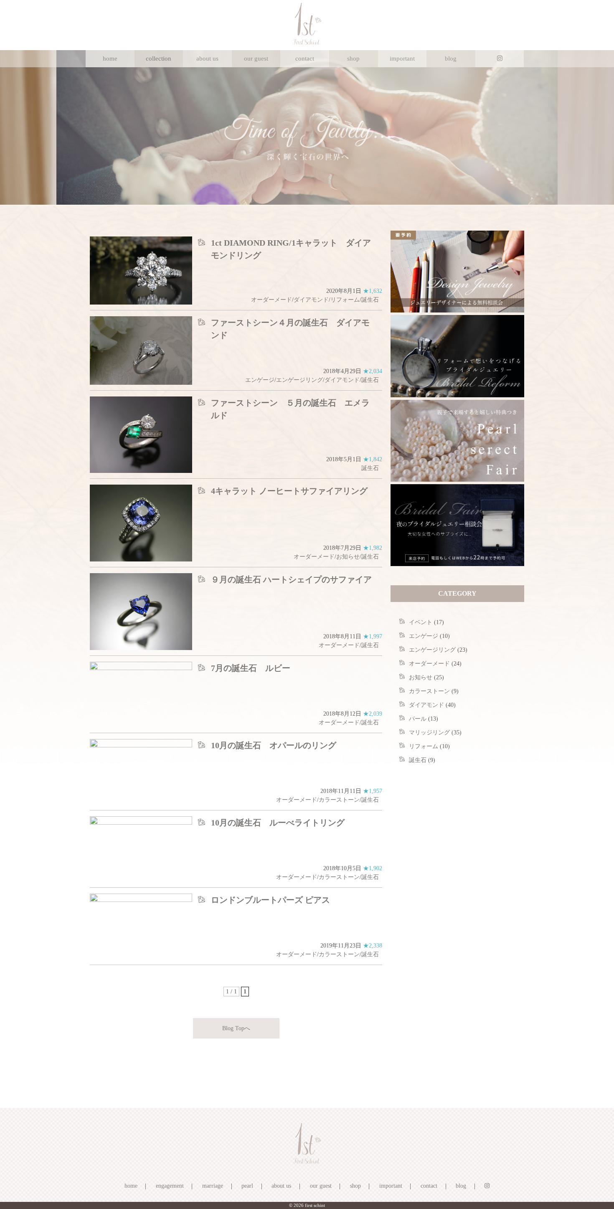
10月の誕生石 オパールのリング (273, 745)
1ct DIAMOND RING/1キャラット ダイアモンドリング (291, 249)
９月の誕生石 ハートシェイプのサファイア (291, 579)
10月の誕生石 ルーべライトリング (278, 822)
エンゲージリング (299, 380)
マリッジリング (429, 732)
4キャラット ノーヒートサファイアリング (289, 490)
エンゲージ (259, 380)
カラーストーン (339, 800)
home (110, 58)
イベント (420, 622)
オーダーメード (271, 300)
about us (207, 58)
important (402, 58)
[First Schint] (307, 43)
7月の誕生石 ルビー (250, 668)
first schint (315, 1205)
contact (304, 58)
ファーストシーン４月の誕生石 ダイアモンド (290, 329)
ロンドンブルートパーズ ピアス (270, 899)
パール (417, 719)
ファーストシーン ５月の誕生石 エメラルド (290, 409)
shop (353, 58)
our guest (256, 58)
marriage (212, 1186)
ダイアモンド (311, 300)
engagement (170, 1186)
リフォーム (345, 300)
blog (451, 58)
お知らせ (348, 557)
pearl (247, 1186)
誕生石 (370, 300)
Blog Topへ (236, 1028)
